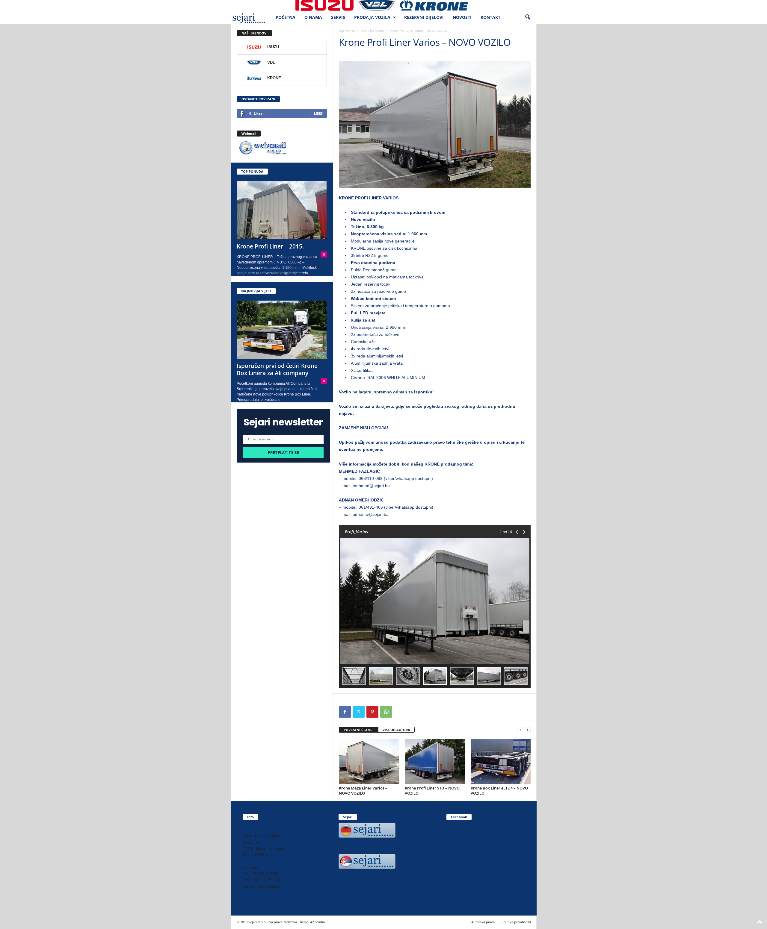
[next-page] (528, 730)
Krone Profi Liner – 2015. (270, 246)
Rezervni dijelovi (424, 17)
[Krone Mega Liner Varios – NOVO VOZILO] (369, 761)
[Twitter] (359, 712)
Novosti (462, 17)
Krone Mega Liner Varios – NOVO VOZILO (363, 790)
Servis (338, 17)
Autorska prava (483, 922)
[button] (527, 17)
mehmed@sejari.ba (371, 485)
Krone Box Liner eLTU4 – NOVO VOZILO (499, 790)
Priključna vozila (372, 30)
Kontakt (490, 17)
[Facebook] (345, 712)
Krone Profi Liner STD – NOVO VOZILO (432, 790)
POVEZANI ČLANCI (359, 730)
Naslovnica (347, 30)
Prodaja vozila (372, 17)
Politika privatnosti (516, 922)
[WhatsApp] (386, 712)
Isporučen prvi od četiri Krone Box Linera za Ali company (277, 369)
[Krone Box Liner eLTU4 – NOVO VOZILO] (501, 761)
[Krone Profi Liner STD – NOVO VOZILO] (435, 761)
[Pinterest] (372, 712)
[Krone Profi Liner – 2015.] (282, 210)
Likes (318, 113)
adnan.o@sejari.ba (371, 514)
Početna (285, 17)
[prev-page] (520, 730)
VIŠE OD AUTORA (396, 730)
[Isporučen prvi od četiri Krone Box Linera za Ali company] (282, 330)
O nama (313, 17)
